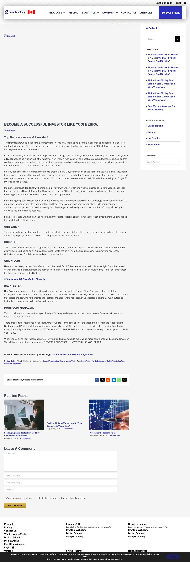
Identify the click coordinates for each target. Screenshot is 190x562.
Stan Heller (11, 361)
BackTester (86, 361)
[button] (6, 419)
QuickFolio (111, 361)
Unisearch (8, 364)
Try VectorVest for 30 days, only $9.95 (72, 354)
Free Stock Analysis (14, 544)
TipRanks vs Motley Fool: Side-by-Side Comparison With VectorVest (161, 83)
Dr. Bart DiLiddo (12, 537)
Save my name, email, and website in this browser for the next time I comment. (47, 498)
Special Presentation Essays (54, 361)
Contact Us (10, 530)
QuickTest (120, 361)
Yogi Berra (17, 364)
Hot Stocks (154, 138)
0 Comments (25, 438)
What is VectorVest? (15, 534)
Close (173, 556)
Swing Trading (155, 125)
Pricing (8, 527)
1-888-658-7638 (164, 3)
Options (152, 132)
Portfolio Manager (99, 361)
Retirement (154, 144)
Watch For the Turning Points (102, 433)
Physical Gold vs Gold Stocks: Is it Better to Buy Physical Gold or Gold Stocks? (163, 58)
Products (9, 524)
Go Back (153, 28)
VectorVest (70, 361)
